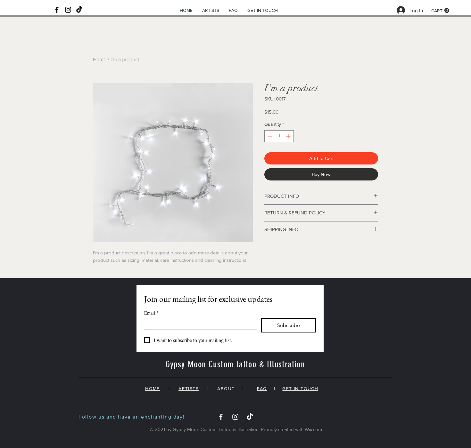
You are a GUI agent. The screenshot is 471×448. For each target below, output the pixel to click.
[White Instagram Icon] (235, 417)
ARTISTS (188, 388)
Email (151, 313)
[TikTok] (79, 10)
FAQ (262, 388)
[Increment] (289, 136)
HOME (152, 388)
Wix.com (313, 429)
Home (99, 59)
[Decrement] (269, 136)
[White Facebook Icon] (221, 417)
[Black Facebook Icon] (57, 10)
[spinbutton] (279, 136)
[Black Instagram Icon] (68, 10)
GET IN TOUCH (300, 388)
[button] (440, 10)
